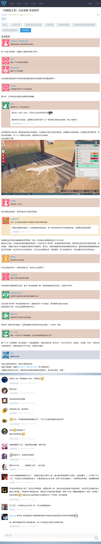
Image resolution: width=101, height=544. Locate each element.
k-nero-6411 (14, 439)
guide (4, 19)
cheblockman (16, 124)
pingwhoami (14, 403)
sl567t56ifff (15, 232)
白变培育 (49, 25)
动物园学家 (14, 219)
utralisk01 (13, 413)
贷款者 (13, 257)
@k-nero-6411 (32, 367)
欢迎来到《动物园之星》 (19, 41)
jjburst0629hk (14, 499)
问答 (26, 3)
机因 (19, 3)
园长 (12, 353)
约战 (34, 3)
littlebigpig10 (14, 383)
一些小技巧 (16, 25)
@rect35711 (21, 367)
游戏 (12, 3)
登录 (90, 3)
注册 (97, 3)
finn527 (4, 15)
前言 (5, 25)
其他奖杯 (25, 30)
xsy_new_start (15, 424)
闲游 (41, 3)
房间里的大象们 (16, 293)
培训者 (13, 201)
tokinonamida (14, 459)
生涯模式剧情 (63, 25)
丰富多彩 (13, 275)
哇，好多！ (14, 332)
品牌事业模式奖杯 (10, 30)
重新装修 (13, 314)
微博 (98, 15)
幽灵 (12, 104)
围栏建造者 (14, 67)
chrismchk (13, 449)
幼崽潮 (13, 85)
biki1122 (13, 469)
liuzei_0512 (14, 393)
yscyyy (12, 482)
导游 (12, 59)
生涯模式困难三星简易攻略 (84, 25)
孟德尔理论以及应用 (33, 25)
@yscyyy (12, 515)
